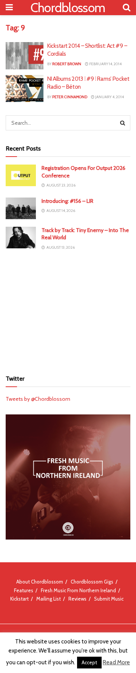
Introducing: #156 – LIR (67, 201)
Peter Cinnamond (69, 96)
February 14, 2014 (105, 63)
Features (23, 590)
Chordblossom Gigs (92, 582)
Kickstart (19, 599)
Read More (116, 662)
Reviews (77, 599)
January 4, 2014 (109, 96)
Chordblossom (68, 7)
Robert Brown (66, 63)
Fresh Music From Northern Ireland (78, 590)
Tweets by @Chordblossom (38, 398)
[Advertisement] (68, 310)
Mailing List (48, 599)
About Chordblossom (39, 582)
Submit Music (109, 599)
